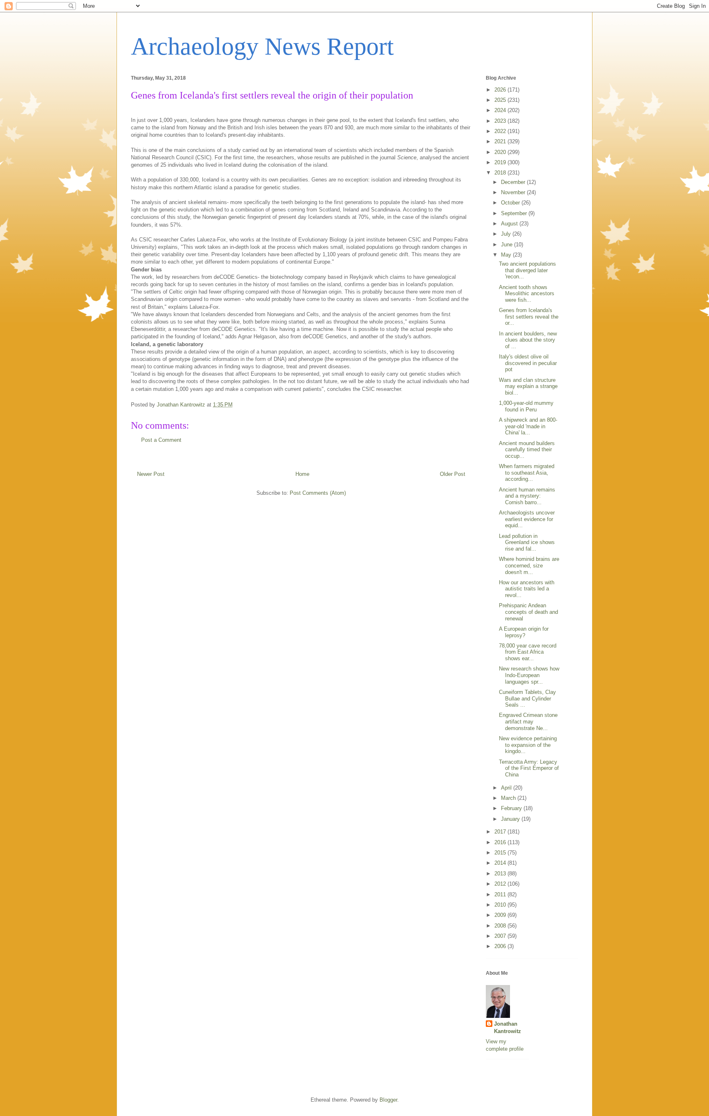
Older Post (452, 474)
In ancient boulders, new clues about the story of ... (528, 340)
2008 (501, 926)
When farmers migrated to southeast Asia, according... (526, 472)
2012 (501, 884)
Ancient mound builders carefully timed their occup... (527, 449)
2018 (501, 173)
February (512, 808)
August (510, 223)
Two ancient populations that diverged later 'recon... (527, 270)
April (507, 788)
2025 (501, 100)
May (507, 255)
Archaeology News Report (262, 46)
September (514, 213)
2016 (501, 842)
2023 (501, 121)
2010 (501, 905)
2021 (501, 141)
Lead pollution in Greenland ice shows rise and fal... (527, 542)
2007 (501, 936)
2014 (501, 863)
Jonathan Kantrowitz (507, 1027)
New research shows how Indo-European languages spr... (529, 675)
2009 (501, 915)
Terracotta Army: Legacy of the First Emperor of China (529, 768)
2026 (501, 90)
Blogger (388, 1100)
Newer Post (151, 474)
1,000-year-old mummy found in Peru (526, 406)
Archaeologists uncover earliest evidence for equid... (527, 519)
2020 (501, 152)
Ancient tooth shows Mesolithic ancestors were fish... (526, 293)
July (506, 234)
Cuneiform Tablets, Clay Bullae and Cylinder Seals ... (527, 698)
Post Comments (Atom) (318, 493)
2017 (501, 832)
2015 (501, 853)
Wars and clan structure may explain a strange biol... (528, 386)
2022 (501, 131)
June (507, 244)
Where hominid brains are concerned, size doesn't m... (529, 565)
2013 (501, 873)
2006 (501, 946)
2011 (501, 894)
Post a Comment (161, 440)
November (514, 192)
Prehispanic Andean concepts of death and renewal (528, 611)
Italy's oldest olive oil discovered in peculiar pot (528, 363)
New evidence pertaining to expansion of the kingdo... (528, 744)
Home (302, 474)
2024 (501, 110)
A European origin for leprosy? (524, 632)
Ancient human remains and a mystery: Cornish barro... (527, 496)
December (514, 182)
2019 (501, 162)
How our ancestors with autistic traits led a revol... (526, 588)
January (511, 819)
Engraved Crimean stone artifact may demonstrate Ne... (528, 721)
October (511, 203)
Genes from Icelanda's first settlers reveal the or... (528, 316)
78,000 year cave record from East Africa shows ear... (527, 652)
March (509, 798)
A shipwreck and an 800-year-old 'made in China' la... (528, 426)
